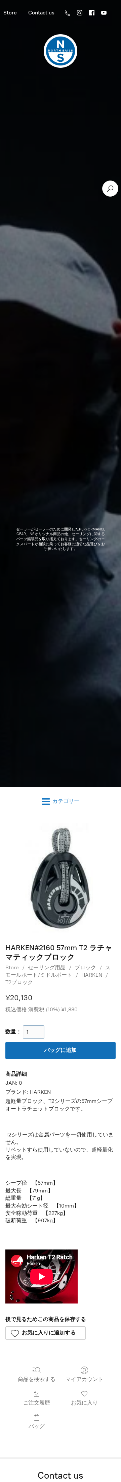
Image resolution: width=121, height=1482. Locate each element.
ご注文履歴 (36, 1402)
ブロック (85, 967)
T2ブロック (19, 982)
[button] (45, 1333)
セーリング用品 (47, 967)
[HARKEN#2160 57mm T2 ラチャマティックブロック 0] (60, 878)
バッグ (37, 1426)
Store (12, 967)
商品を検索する (36, 1379)
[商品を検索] (110, 189)
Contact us (41, 12)
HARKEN (91, 975)
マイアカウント (84, 1379)
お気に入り (84, 1402)
